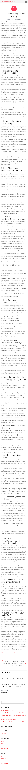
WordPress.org (4, 763)
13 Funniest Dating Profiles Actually (14, 14)
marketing (9, 19)
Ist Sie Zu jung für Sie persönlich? (8, 719)
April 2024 (3, 733)
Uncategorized (16, 19)
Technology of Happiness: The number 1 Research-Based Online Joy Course (13, 685)
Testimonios (4, 746)
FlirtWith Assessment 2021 (7, 710)
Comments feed (4, 761)
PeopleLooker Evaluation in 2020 (14, 661)
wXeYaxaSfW (5, 693)
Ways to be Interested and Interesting (13, 678)
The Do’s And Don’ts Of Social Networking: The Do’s (12, 721)
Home (2, 743)
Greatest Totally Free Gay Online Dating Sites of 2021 (13, 712)
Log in (2, 756)
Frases (2, 741)
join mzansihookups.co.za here (9, 652)
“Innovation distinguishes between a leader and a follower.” (13, 664)
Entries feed (4, 758)
